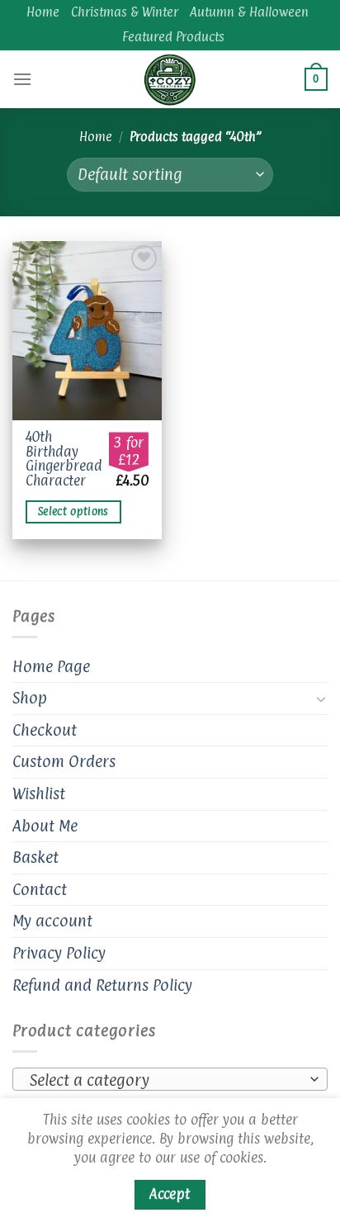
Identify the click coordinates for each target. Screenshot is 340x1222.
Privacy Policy (59, 953)
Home (42, 12)
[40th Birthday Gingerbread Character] (87, 330)
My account (52, 921)
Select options (73, 511)
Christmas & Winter (124, 12)
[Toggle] (321, 698)
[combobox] (170, 1079)
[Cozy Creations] (170, 79)
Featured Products (173, 37)
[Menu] (22, 79)
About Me (45, 826)
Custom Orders (64, 761)
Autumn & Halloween (249, 12)
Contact (39, 889)
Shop (29, 698)
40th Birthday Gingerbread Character (64, 459)
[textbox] (166, 1080)
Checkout (44, 730)
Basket (35, 857)
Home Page (51, 666)
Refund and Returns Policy (102, 985)
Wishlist (38, 793)
